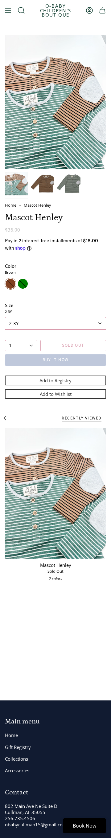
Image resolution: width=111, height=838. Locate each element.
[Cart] (102, 10)
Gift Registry (18, 747)
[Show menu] (8, 10)
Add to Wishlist (56, 394)
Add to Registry (55, 380)
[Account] (89, 10)
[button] (21, 10)
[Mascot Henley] (55, 493)
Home (10, 205)
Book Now (84, 825)
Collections (16, 759)
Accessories (17, 770)
